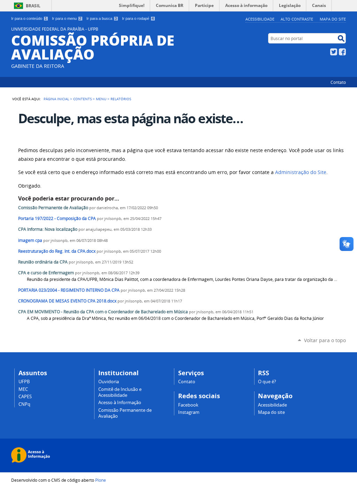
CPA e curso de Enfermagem (46, 273)
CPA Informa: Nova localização (47, 229)
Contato (338, 82)
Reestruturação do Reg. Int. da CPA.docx (57, 251)
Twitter (333, 51)
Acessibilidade (259, 19)
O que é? (267, 382)
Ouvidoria (108, 382)
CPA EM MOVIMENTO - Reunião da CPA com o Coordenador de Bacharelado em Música (103, 312)
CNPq (24, 404)
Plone (100, 480)
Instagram (188, 412)
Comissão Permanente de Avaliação (53, 208)
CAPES (25, 397)
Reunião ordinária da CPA (43, 262)
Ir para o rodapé (138, 18)
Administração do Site (300, 172)
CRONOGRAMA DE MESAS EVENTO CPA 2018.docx (67, 301)
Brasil (33, 6)
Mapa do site (333, 19)
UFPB (24, 382)
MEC (23, 389)
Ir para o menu (66, 18)
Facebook (342, 51)
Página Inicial (56, 98)
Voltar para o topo (325, 340)
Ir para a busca (101, 18)
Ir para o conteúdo (29, 18)
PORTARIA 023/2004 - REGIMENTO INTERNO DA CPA (69, 290)
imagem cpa (30, 240)
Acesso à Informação (119, 403)
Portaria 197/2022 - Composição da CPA (57, 218)
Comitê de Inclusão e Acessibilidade (120, 392)
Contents (82, 98)
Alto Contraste (297, 19)
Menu (101, 98)
